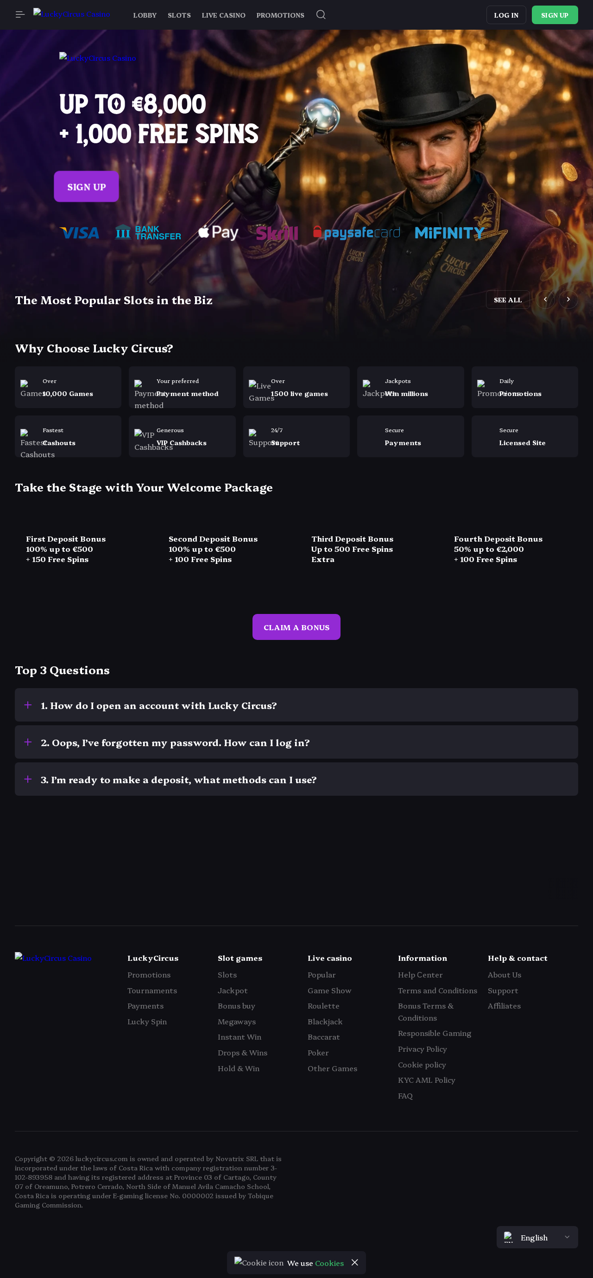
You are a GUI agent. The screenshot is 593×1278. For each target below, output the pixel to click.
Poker (318, 1052)
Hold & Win (238, 1068)
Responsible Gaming (434, 1033)
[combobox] (537, 1237)
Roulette (324, 1005)
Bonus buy (236, 1005)
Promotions (148, 974)
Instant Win (239, 1036)
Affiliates (504, 1005)
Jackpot (233, 990)
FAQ (405, 1095)
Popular (322, 974)
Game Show (330, 990)
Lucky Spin (147, 1021)
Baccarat (324, 1036)
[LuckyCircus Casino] (71, 15)
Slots (227, 974)
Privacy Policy (422, 1048)
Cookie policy (422, 1064)
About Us (504, 974)
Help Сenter (420, 974)
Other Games (332, 1068)
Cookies (329, 1263)
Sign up (554, 14)
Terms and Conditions (437, 990)
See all (508, 299)
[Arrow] (26, 883)
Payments (145, 1005)
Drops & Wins (242, 1052)
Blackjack (325, 1021)
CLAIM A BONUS (297, 627)
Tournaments (152, 990)
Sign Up (86, 186)
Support (503, 990)
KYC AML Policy (426, 1079)
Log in (506, 14)
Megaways (237, 1021)
